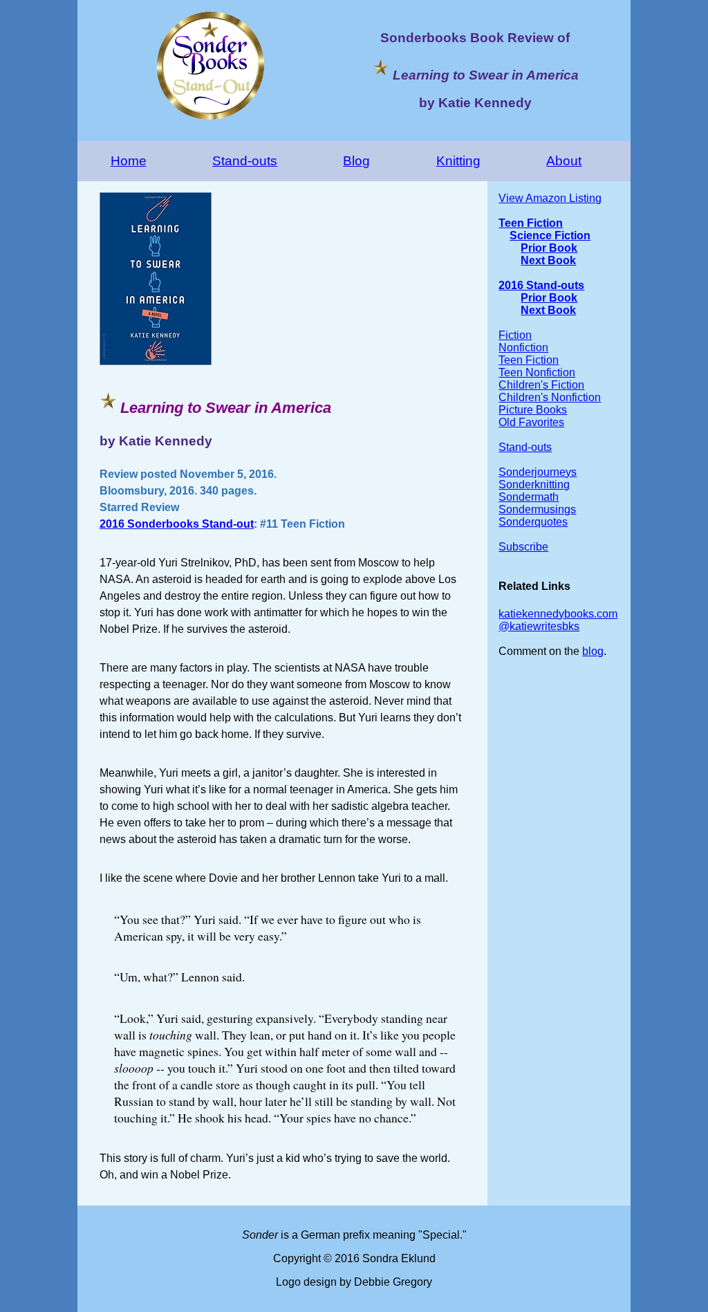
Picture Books (533, 410)
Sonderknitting (534, 484)
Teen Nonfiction (537, 372)
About (563, 161)
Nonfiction (523, 347)
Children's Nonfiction (550, 397)
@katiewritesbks (539, 626)
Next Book (548, 260)
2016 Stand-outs (541, 285)
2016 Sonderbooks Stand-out (177, 524)
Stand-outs (244, 161)
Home (129, 161)
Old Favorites (531, 422)
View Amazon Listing (550, 198)
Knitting (458, 161)
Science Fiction (550, 235)
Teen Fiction (531, 223)
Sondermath (529, 497)
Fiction (515, 335)
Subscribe (523, 547)
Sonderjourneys (538, 472)
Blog (356, 161)
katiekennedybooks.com (558, 614)
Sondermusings (537, 509)
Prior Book (549, 248)
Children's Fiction (541, 385)
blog (593, 651)
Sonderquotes (533, 522)
